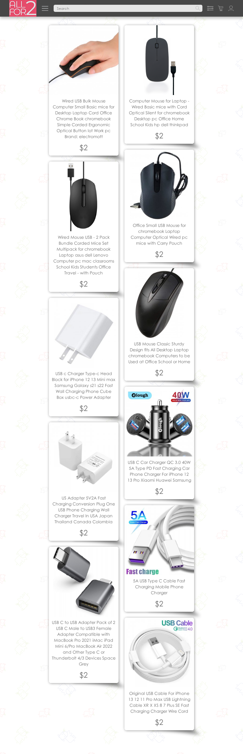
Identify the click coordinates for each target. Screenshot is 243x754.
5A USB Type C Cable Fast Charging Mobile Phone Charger (159, 586)
